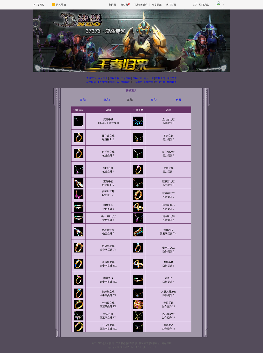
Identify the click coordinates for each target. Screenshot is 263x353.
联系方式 (144, 343)
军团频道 (172, 82)
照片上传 (149, 78)
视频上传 (160, 78)
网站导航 (61, 4)
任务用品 (137, 82)
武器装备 (114, 82)
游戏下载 (114, 78)
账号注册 (103, 78)
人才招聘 (109, 343)
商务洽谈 (132, 343)
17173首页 (38, 4)
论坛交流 (172, 78)
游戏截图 (137, 78)
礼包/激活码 (140, 4)
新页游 (124, 4)
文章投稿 (126, 78)
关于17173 (97, 343)
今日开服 (157, 4)
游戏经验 (160, 82)
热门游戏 (204, 4)
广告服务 (121, 343)
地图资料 (126, 82)
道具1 (83, 99)
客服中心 (155, 343)
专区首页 (91, 78)
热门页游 (171, 4)
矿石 (178, 99)
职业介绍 (103, 82)
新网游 (112, 4)
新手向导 (91, 82)
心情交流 (149, 82)
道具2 (107, 99)
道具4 (154, 99)
